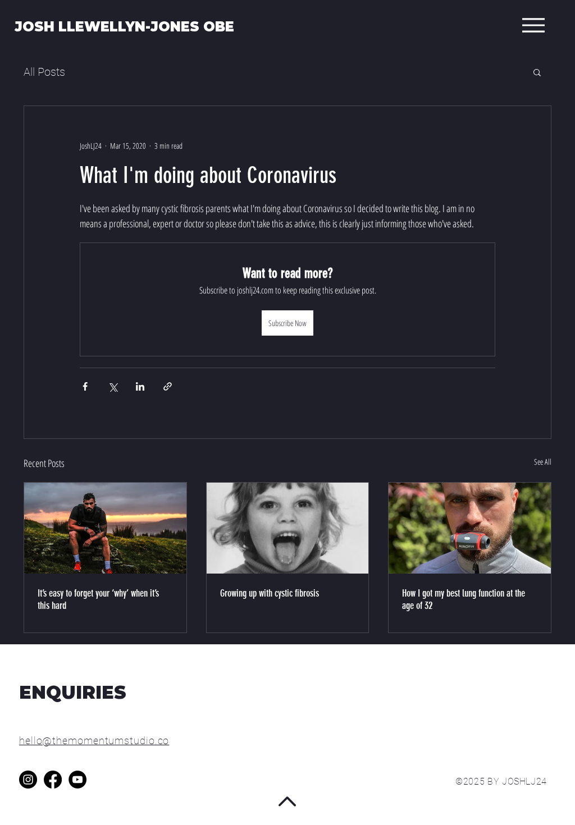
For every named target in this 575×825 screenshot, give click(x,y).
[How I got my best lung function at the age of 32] (470, 528)
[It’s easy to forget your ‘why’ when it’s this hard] (105, 528)
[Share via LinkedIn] (140, 386)
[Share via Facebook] (85, 386)
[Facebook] (53, 780)
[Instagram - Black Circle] (28, 780)
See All (542, 461)
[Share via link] (167, 386)
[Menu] (533, 25)
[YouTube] (77, 780)
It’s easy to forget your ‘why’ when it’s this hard (98, 599)
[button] (537, 71)
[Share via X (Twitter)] (112, 386)
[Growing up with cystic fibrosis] (288, 528)
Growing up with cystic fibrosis (269, 593)
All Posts (44, 72)
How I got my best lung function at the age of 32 (463, 599)
